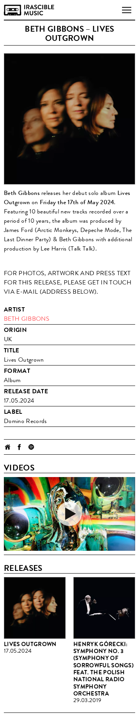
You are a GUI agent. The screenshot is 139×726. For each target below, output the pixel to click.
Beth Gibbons (26, 318)
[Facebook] (19, 447)
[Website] (8, 447)
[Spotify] (31, 447)
